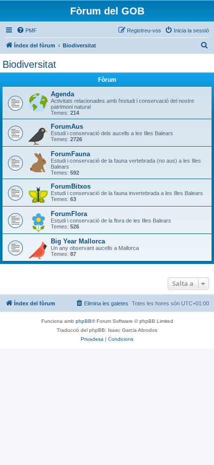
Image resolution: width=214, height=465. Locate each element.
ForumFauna (70, 154)
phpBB (84, 321)
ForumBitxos (71, 186)
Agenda (62, 94)
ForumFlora (69, 214)
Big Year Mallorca (78, 241)
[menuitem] (26, 30)
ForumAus (67, 126)
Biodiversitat (29, 64)
